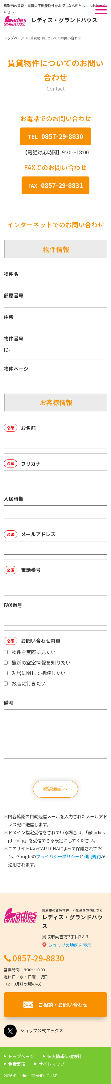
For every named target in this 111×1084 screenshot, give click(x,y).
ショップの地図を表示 (69, 945)
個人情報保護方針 (64, 1056)
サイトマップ (51, 1064)
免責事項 (16, 1064)
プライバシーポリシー (57, 856)
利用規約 (92, 856)
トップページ (14, 37)
